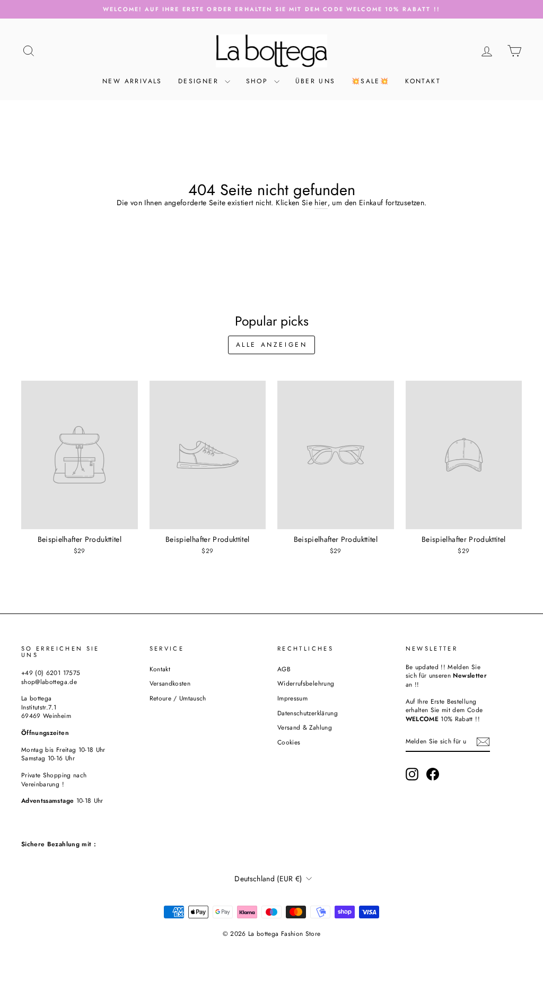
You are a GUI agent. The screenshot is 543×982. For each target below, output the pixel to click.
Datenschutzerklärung (307, 712)
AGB (284, 668)
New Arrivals (132, 81)
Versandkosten (170, 683)
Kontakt (423, 81)
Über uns (315, 81)
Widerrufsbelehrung (305, 683)
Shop (259, 81)
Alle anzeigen (272, 344)
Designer (200, 81)
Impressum (292, 698)
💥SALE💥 (370, 81)
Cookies (288, 742)
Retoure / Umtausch (178, 698)
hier (320, 203)
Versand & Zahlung (304, 727)
